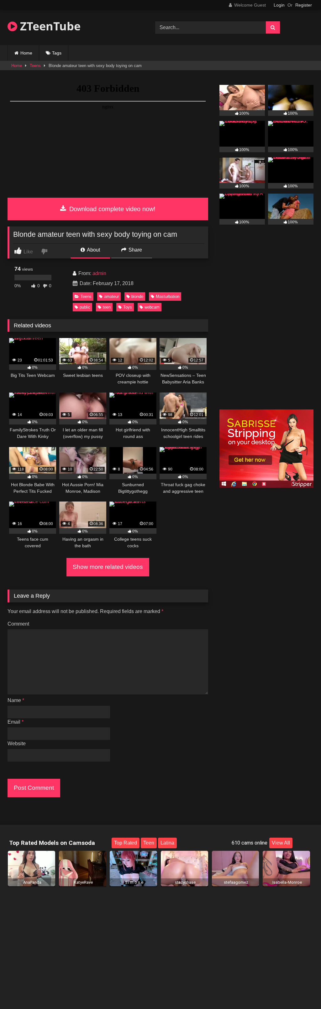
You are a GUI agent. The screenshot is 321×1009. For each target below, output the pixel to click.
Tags (56, 52)
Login (279, 5)
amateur (111, 296)
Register (303, 5)
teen (107, 307)
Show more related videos (108, 567)
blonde (137, 296)
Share (134, 249)
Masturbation (167, 296)
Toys (127, 307)
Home (26, 52)
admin (99, 273)
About (93, 249)
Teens (35, 65)
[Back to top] (301, 990)
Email (16, 722)
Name (16, 700)
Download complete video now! (111, 208)
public (85, 307)
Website (17, 743)
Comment (18, 624)
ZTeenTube (49, 26)
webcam (152, 307)
